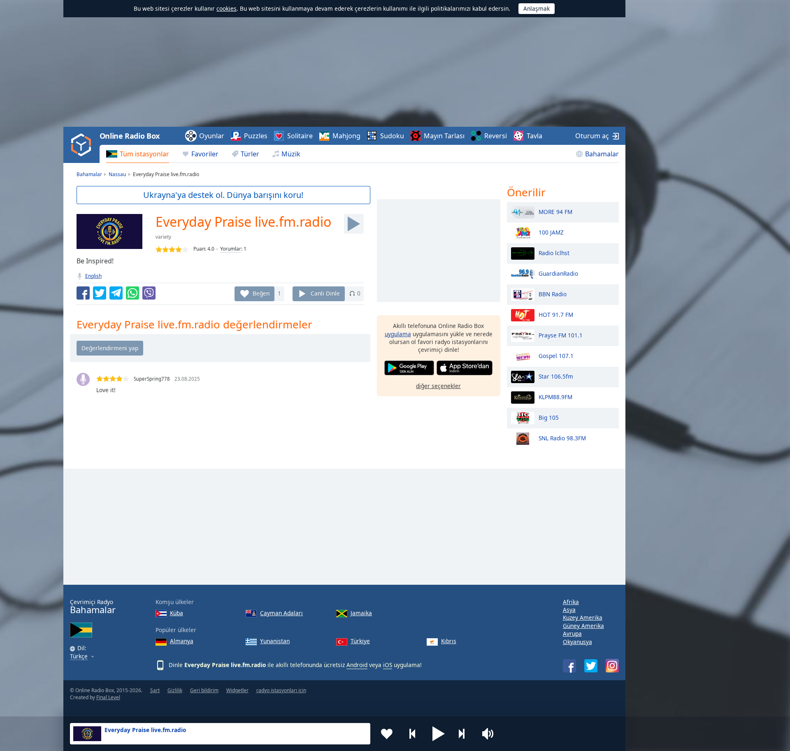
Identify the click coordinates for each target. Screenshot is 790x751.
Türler (250, 153)
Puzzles (255, 135)
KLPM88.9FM (555, 396)
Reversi (495, 135)
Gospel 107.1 (556, 355)
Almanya (181, 641)
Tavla (534, 135)
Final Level (108, 697)
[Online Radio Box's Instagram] (612, 665)
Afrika (571, 602)
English (93, 275)
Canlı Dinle (325, 293)
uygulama (398, 333)
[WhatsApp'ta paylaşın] (132, 293)
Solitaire (300, 135)
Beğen (261, 293)
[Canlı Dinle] (354, 224)
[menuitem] (137, 154)
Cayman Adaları (281, 613)
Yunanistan (275, 641)
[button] (438, 734)
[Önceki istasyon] (413, 734)
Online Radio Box (130, 136)
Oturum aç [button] (592, 135)
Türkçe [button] (79, 656)
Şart (155, 690)
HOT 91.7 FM (556, 314)
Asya (569, 610)
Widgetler (237, 690)
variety (163, 236)
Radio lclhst (554, 252)
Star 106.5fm (556, 376)
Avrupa (572, 633)
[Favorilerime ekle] (387, 734)
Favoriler (204, 153)
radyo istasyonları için (281, 690)
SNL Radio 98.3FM (562, 438)
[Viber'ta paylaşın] (149, 293)
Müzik (290, 153)
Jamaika (361, 613)
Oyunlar (211, 135)
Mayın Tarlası (444, 135)
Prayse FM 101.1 (561, 335)
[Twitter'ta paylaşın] (99, 293)
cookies (226, 8)
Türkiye (360, 641)
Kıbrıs (448, 641)
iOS (387, 665)
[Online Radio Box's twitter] (590, 665)
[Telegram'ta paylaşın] (116, 293)
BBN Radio (553, 294)
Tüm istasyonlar (144, 153)
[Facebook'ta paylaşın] (83, 293)
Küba (176, 613)
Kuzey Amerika (582, 617)
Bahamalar (602, 153)
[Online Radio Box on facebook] (569, 665)
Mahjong (346, 135)
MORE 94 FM (555, 211)
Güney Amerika (583, 626)
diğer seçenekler (438, 385)
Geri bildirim (204, 690)
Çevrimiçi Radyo (93, 607)
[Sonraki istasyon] (464, 734)
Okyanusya (577, 642)
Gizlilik (174, 690)
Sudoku (392, 135)
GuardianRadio (558, 273)
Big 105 (549, 417)
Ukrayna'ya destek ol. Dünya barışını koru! (223, 194)
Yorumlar (230, 248)
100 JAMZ (551, 232)
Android (356, 665)
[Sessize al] (490, 734)
